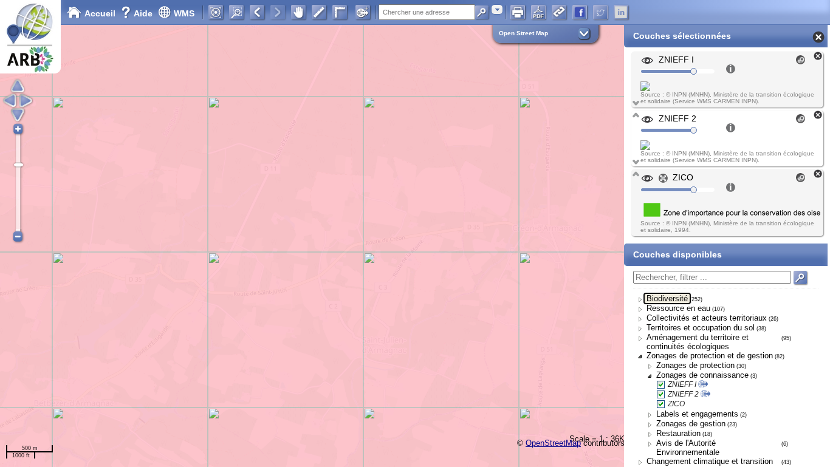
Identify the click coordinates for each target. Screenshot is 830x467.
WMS (184, 13)
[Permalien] (559, 12)
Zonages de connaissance (702, 375)
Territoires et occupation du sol (701, 327)
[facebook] (579, 12)
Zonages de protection (695, 365)
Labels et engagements (697, 413)
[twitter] (600, 12)
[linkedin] (621, 12)
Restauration (678, 433)
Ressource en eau (678, 308)
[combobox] (497, 9)
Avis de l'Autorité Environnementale (687, 447)
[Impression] (517, 12)
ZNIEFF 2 (683, 394)
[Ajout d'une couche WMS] (362, 12)
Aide (138, 13)
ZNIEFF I (682, 384)
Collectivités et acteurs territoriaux (707, 317)
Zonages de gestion (690, 423)
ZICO (676, 404)
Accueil (99, 13)
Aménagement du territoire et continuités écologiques (698, 342)
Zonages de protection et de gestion (710, 355)
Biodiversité (667, 298)
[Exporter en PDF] (538, 12)
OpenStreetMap (553, 443)
